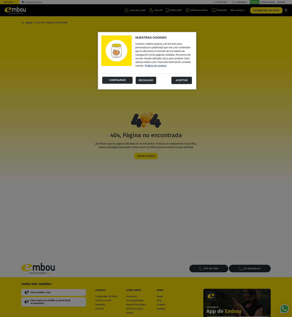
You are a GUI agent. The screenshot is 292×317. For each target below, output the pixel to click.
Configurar (117, 80)
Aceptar (182, 80)
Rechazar (146, 80)
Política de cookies (156, 65)
